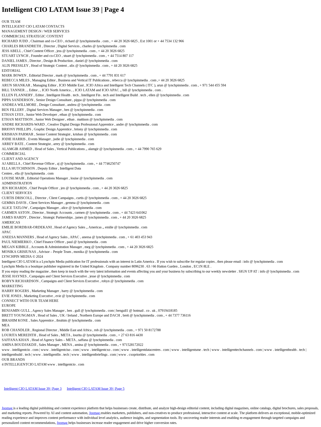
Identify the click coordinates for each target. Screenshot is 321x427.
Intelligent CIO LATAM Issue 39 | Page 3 (33, 388)
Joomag (7, 408)
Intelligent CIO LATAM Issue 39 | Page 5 (95, 388)
